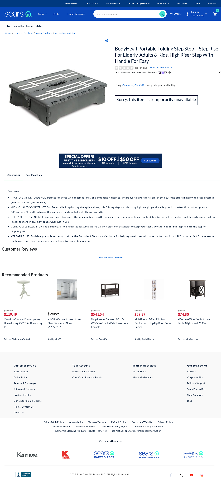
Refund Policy (118, 422)
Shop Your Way (195, 394)
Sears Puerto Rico (196, 389)
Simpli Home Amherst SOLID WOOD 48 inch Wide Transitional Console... (110, 323)
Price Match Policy (54, 422)
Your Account (81, 365)
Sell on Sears (139, 371)
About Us (19, 412)
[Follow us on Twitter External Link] (181, 474)
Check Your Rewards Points (87, 377)
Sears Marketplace (144, 365)
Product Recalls (22, 394)
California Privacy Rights (114, 426)
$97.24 (181, 310)
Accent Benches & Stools (66, 33)
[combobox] (130, 14)
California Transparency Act (148, 426)
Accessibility (76, 422)
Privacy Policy (165, 422)
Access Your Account (83, 371)
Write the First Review (161, 67)
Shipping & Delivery (24, 389)
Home (8, 33)
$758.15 (95, 310)
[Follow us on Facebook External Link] (170, 474)
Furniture (28, 33)
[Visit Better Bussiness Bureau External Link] (23, 474)
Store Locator (21, 371)
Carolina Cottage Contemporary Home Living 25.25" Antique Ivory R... (23, 323)
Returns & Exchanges (25, 383)
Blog (189, 400)
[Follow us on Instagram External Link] (202, 474)
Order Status (20, 377)
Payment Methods (85, 426)
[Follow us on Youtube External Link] (191, 474)
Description (14, 174)
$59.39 (139, 314)
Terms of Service (97, 422)
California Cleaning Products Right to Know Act (81, 430)
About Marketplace (142, 377)
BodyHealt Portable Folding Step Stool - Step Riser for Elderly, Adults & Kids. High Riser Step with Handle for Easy (167, 55)
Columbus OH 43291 (134, 85)
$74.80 (183, 314)
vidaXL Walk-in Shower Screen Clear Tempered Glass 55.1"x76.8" (64, 323)
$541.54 (97, 314)
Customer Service (25, 365)
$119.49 (10, 314)
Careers (191, 371)
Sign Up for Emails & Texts (27, 400)
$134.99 (8, 310)
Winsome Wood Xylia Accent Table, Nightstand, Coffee (194, 321)
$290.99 (53, 314)
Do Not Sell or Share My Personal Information (136, 430)
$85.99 (138, 310)
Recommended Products (25, 274)
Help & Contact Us (23, 406)
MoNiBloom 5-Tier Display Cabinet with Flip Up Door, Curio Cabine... (152, 323)
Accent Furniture (44, 33)
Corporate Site (195, 377)
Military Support (196, 383)
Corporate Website (142, 422)
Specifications (34, 175)
